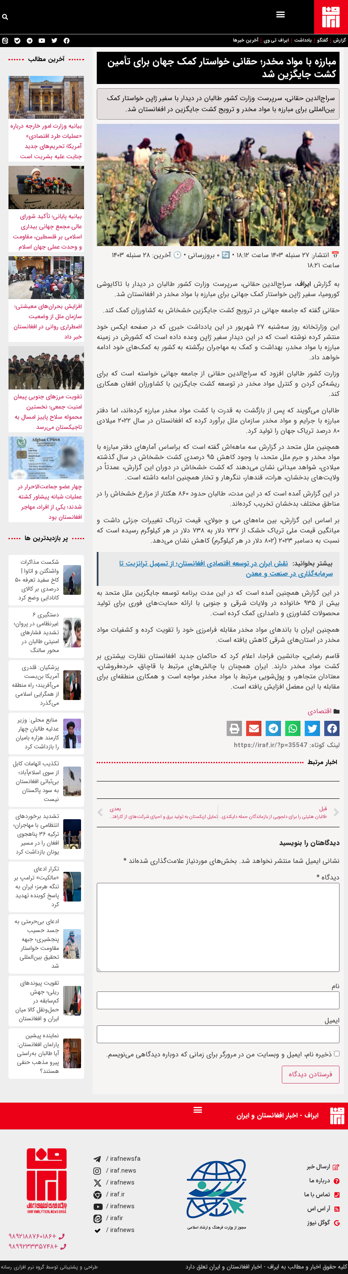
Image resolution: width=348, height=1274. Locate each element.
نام (336, 986)
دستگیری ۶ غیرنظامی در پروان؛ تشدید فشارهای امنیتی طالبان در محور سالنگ (36, 632)
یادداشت (303, 40)
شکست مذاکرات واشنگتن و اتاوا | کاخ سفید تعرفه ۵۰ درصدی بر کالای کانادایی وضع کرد (37, 580)
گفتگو (322, 40)
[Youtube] (42, 41)
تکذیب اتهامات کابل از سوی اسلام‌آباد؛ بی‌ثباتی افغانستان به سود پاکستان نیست (36, 781)
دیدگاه (328, 877)
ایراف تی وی (276, 40)
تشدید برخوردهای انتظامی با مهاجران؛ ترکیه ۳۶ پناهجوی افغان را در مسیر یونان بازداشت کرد (36, 834)
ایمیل (332, 1020)
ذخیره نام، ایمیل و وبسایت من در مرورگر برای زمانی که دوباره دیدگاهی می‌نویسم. (219, 1054)
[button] (280, 14)
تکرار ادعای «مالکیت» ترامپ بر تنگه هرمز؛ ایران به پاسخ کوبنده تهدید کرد (36, 887)
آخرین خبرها (245, 40)
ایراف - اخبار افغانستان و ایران (277, 1115)
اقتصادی (319, 711)
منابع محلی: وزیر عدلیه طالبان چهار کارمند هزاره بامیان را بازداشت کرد (37, 733)
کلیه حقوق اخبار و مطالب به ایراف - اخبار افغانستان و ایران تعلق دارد (266, 1266)
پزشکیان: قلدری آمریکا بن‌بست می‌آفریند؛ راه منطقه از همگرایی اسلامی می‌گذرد (35, 685)
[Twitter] (54, 41)
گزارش (339, 40)
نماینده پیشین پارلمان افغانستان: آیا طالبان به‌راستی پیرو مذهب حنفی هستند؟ (38, 1053)
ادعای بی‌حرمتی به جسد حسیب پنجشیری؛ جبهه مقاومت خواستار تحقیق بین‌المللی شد (36, 944)
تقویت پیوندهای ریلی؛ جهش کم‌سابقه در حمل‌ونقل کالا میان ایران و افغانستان (37, 1001)
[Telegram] (30, 41)
